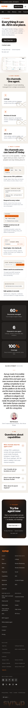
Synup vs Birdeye (19, 659)
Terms (10, 692)
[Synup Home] (4, 6)
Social (16, 572)
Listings (17, 559)
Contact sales (6, 45)
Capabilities (5, 576)
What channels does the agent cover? (12, 445)
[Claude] (9, 680)
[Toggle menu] (25, 6)
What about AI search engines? (11, 486)
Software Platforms (19, 645)
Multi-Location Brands (20, 649)
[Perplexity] (6, 680)
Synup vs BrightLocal (20, 663)
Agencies (4, 645)
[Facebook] (9, 684)
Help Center (18, 609)
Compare (17, 601)
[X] (6, 684)
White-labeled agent (7, 622)
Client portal (5, 601)
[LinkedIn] (3, 684)
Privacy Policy (5, 692)
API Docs (17, 613)
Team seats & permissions (5, 609)
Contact (4, 630)
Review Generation (20, 567)
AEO (16, 584)
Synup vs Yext (5, 659)
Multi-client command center (7, 596)
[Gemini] (12, 680)
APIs (3, 613)
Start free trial (18, 6)
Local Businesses (6, 652)
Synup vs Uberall (6, 663)
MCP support (5, 618)
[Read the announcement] (23, 1)
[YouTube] (16, 684)
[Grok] (16, 680)
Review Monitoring (19, 563)
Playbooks (4, 572)
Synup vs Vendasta (6, 666)
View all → (4, 670)
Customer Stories (19, 596)
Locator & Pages (19, 580)
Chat (9, 11)
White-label (5, 605)
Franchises (4, 649)
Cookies (15, 692)
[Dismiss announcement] (26, 1)
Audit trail (4, 588)
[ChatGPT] (3, 680)
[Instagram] (13, 684)
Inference (4, 580)
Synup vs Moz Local (19, 666)
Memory (14, 11)
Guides (17, 605)
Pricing (3, 634)
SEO (16, 576)
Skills (19, 11)
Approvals (4, 584)
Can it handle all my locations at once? (10, 470)
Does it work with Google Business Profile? (12, 478)
